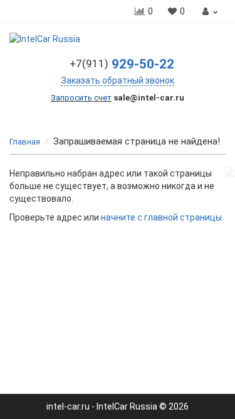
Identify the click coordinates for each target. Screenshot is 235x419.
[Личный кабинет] (208, 11)
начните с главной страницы (161, 217)
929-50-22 (122, 64)
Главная (24, 141)
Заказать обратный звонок (117, 80)
